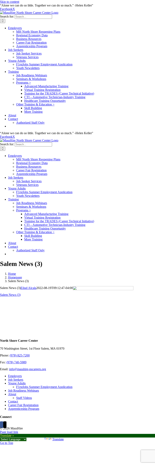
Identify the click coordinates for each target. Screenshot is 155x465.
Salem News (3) (10, 294)
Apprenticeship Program (23, 408)
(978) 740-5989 (16, 362)
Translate (58, 439)
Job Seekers (15, 379)
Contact (13, 401)
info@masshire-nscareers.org (27, 369)
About (12, 394)
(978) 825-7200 (20, 355)
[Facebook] (1, 424)
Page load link (9, 432)
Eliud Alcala (28, 288)
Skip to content (9, 1)
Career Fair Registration (23, 405)
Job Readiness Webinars (23, 390)
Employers (15, 376)
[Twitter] (4, 424)
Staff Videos (24, 398)
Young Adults (17, 383)
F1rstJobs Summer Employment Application (44, 387)
